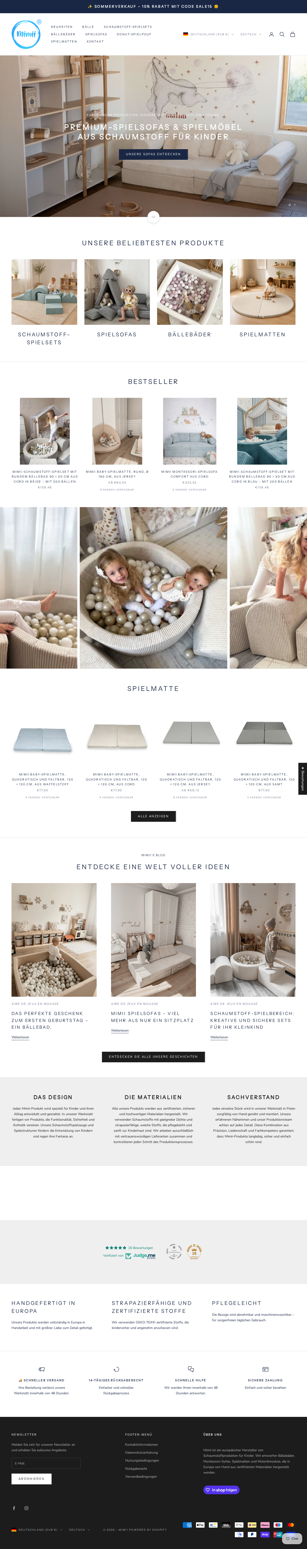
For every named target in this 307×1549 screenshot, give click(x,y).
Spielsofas (96, 34)
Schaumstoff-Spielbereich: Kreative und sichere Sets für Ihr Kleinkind (252, 1020)
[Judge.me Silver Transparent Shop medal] (174, 1251)
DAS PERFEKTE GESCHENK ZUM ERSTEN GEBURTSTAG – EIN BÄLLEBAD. (50, 1020)
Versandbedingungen (141, 1476)
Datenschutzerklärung (141, 1452)
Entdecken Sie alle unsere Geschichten (153, 1057)
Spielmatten (64, 41)
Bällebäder (63, 34)
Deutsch (249, 34)
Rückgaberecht (136, 1468)
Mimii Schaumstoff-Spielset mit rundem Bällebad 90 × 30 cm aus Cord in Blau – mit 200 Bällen (262, 476)
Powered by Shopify (148, 1529)
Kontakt (95, 41)
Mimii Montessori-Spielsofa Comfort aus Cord (189, 474)
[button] (86, 1504)
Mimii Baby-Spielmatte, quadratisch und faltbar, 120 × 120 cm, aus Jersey (190, 779)
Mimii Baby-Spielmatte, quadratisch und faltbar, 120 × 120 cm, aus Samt (264, 779)
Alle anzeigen (153, 816)
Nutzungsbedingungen (142, 1460)
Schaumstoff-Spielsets (128, 27)
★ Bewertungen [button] (303, 779)
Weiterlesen (20, 1037)
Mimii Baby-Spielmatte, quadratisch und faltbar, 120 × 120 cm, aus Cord (116, 779)
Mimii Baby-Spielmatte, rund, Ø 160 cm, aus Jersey (117, 474)
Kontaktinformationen (141, 1444)
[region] (153, 136)
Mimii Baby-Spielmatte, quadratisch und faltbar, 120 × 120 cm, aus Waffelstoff (42, 779)
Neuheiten (62, 27)
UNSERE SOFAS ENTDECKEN (153, 154)
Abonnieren (31, 1479)
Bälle (88, 27)
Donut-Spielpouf (134, 34)
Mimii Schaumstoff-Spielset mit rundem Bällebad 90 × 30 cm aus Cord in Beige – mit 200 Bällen (45, 476)
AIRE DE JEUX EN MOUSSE (35, 1004)
